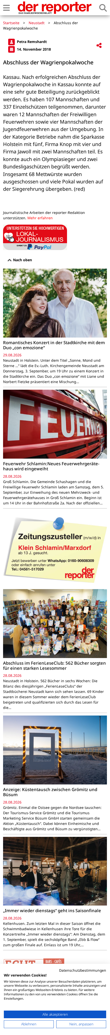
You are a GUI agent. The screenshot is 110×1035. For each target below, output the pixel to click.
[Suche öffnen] (103, 7)
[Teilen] (99, 45)
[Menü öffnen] (6, 7)
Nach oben (22, 259)
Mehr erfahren (40, 217)
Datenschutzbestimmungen (82, 970)
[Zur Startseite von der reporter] (54, 7)
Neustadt (37, 22)
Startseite (11, 22)
